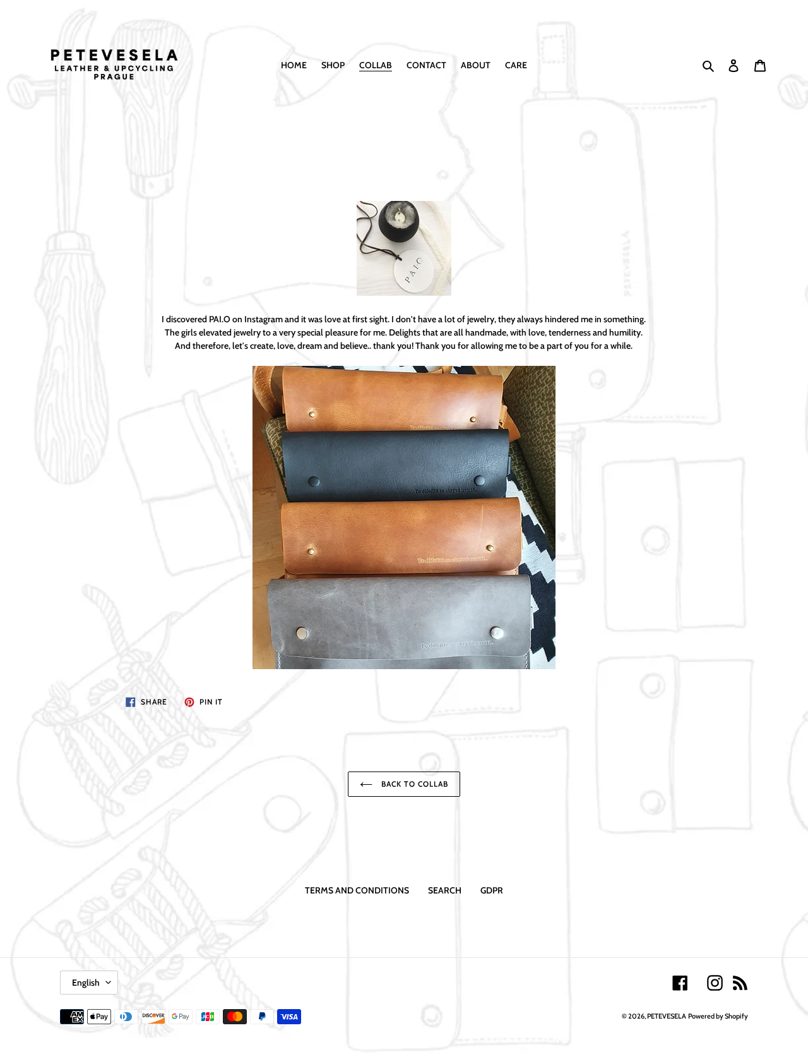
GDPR (491, 890)
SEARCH (444, 890)
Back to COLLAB (413, 784)
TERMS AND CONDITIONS (357, 890)
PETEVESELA (666, 1016)
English (86, 982)
